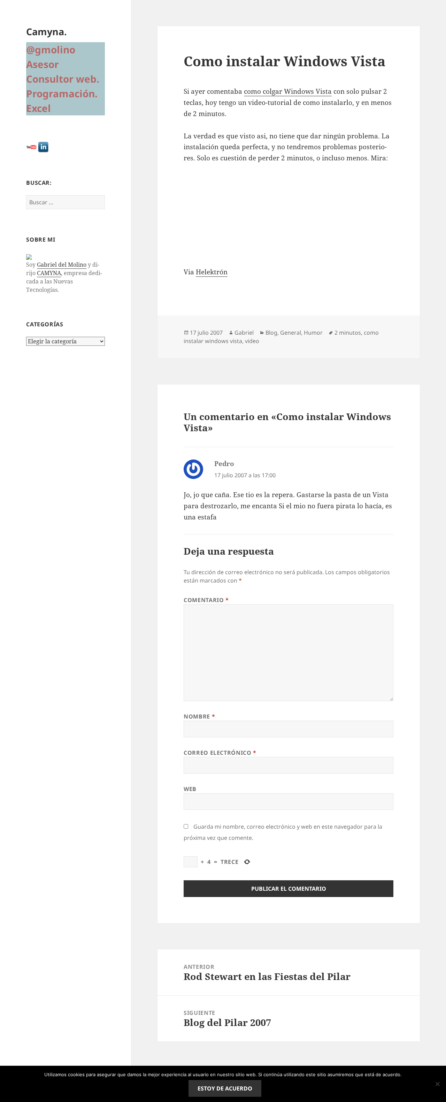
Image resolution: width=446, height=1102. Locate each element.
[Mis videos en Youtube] (31, 147)
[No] (437, 1083)
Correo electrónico (220, 753)
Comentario (206, 600)
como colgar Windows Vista (288, 91)
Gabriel (244, 332)
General (290, 332)
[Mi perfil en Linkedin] (43, 147)
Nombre (199, 716)
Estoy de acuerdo (225, 1088)
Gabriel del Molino (61, 264)
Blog (271, 332)
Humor (313, 332)
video (252, 341)
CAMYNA (49, 273)
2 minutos (347, 332)
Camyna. (46, 31)
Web (190, 789)
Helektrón (212, 271)
